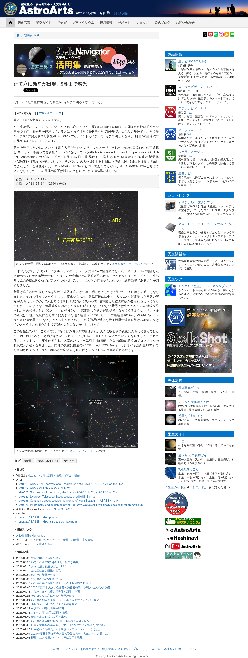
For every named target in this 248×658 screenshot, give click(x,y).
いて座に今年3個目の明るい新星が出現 (55, 562)
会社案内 (169, 649)
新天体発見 (31, 35)
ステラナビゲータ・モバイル (198, 86)
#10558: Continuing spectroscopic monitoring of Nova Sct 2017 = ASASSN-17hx (68, 500)
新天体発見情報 (42, 544)
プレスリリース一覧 (147, 649)
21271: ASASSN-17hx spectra (38, 517)
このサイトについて (64, 649)
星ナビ (62, 22)
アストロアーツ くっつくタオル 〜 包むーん (206, 225)
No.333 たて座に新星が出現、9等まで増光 (54, 475)
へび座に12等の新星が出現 (47, 608)
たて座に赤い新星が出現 (46, 570)
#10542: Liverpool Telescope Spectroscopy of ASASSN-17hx (57, 496)
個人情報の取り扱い (116, 649)
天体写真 (24, 22)
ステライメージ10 (190, 151)
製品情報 (106, 22)
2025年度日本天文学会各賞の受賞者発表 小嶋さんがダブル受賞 (70, 587)
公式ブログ (162, 22)
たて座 (70, 461)
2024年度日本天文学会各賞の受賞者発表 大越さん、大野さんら (70, 633)
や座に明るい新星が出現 (46, 558)
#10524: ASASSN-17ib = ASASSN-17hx (44, 488)
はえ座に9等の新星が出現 (46, 579)
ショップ (142, 22)
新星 (29, 461)
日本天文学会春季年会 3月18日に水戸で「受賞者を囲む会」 (68, 625)
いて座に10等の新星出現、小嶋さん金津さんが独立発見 (65, 600)
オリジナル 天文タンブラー (197, 202)
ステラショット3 (190, 130)
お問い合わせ (185, 22)
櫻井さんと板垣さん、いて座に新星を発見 (57, 637)
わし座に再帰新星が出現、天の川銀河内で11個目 (61, 583)
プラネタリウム (83, 22)
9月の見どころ (188, 469)
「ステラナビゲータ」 (81, 451)
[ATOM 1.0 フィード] (226, 34)
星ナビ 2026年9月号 (192, 61)
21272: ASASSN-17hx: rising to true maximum (48, 521)
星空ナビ (184, 173)
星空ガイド (44, 22)
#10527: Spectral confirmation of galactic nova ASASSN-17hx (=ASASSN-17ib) (68, 492)
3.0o (190, 134)
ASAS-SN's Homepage (30, 535)
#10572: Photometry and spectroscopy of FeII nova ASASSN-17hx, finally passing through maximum (81, 505)
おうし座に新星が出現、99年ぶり (51, 566)
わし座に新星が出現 (43, 574)
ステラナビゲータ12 (192, 108)
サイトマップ (187, 649)
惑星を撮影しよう (190, 416)
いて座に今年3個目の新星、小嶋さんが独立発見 (60, 621)
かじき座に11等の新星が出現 (49, 616)
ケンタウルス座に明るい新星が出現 (52, 595)
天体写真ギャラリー (192, 387)
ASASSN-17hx (49, 461)
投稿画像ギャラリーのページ (130, 263)
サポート (124, 22)
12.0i (190, 112)
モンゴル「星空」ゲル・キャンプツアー (206, 286)
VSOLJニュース (50, 113)
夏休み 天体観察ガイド (194, 455)
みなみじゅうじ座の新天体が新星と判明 (55, 591)
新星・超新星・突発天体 (78, 539)
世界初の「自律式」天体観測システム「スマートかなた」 (66, 629)
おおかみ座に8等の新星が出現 (49, 612)
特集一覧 (199, 487)
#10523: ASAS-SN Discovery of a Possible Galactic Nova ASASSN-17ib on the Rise (71, 484)
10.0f (190, 156)
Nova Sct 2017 (63, 509)
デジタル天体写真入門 (193, 402)
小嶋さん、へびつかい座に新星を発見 (54, 604)
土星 (181, 441)
